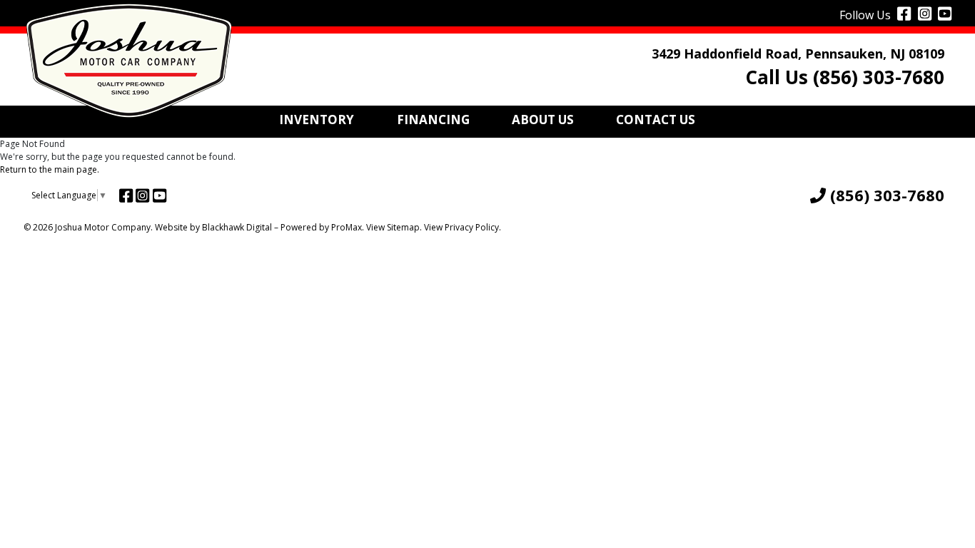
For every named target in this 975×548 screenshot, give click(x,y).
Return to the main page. (49, 169)
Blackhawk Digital (237, 227)
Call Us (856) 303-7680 (844, 77)
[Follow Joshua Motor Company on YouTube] (942, 13)
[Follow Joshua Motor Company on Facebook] (902, 13)
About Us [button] (543, 119)
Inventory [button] (316, 119)
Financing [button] (433, 119)
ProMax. (347, 227)
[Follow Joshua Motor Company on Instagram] (922, 13)
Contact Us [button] (655, 119)
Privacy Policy (472, 227)
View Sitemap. (394, 227)
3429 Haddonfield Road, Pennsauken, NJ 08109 (798, 53)
